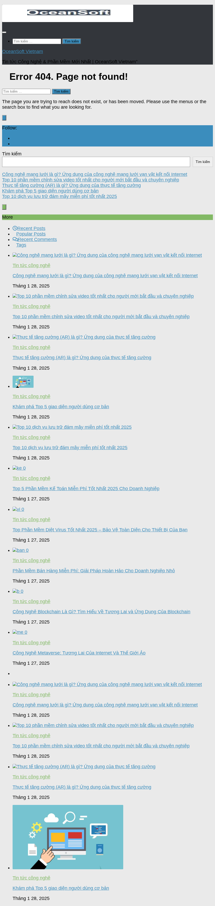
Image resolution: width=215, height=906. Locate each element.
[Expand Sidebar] (4, 118)
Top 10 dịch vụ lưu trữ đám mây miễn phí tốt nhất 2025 (59, 196)
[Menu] (4, 32)
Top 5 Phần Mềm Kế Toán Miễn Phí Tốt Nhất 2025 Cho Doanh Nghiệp (86, 488)
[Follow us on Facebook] (14, 143)
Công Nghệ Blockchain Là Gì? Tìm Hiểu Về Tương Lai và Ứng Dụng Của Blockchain (101, 611)
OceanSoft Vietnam (22, 51)
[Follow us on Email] (14, 138)
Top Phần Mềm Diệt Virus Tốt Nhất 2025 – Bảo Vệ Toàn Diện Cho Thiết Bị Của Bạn (100, 529)
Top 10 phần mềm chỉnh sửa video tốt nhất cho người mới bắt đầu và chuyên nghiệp (90, 179)
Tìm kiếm (12, 153)
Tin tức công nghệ (31, 265)
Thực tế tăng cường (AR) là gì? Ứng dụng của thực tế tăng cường (71, 185)
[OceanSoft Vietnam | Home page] (67, 20)
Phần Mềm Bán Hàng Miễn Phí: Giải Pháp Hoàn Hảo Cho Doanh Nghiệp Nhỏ (94, 570)
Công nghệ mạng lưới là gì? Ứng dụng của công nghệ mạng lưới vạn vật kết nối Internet (94, 174)
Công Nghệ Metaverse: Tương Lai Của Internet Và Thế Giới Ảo (79, 653)
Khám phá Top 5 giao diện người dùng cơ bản (50, 190)
